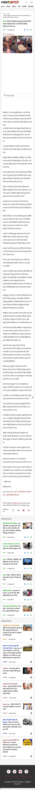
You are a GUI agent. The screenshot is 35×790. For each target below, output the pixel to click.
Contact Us (23, 776)
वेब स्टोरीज (30, 7)
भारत (19, 7)
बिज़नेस (14, 7)
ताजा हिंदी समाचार (16, 503)
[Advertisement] (17, 72)
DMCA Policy (14, 776)
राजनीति (24, 7)
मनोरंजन (8, 7)
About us (6, 776)
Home (2, 7)
